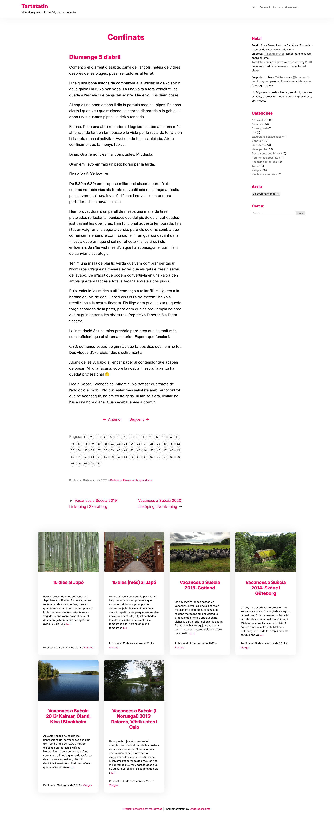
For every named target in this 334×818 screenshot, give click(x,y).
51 (79, 456)
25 (132, 443)
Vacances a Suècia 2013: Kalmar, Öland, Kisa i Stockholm (68, 716)
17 (79, 443)
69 (85, 463)
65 (171, 456)
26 (138, 443)
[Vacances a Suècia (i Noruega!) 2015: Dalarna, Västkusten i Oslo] (134, 680)
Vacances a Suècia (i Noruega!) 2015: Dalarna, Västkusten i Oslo (134, 719)
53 (92, 456)
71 (99, 463)
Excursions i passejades (266, 136)
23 (118, 443)
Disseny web (260, 128)
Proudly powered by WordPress (143, 809)
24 (125, 443)
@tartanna (299, 77)
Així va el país (260, 120)
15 (177, 436)
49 (178, 450)
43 (138, 450)
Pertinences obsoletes (266, 157)
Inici (254, 7)
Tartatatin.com (260, 62)
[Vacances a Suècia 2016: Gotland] (200, 552)
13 (163, 436)
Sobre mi (265, 7)
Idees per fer (260, 149)
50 (72, 456)
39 (112, 450)
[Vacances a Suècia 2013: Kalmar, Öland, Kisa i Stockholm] (68, 680)
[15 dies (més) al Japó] (134, 552)
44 (145, 450)
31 (171, 443)
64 (165, 456)
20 (99, 443)
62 (151, 456)
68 (79, 463)
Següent (136, 419)
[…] (68, 624)
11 (150, 436)
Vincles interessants (264, 174)
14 (170, 436)
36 (92, 450)
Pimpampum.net (274, 53)
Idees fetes (259, 145)
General (256, 141)
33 (72, 450)
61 (145, 456)
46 (158, 450)
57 (118, 456)
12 (157, 436)
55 (105, 456)
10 (144, 436)
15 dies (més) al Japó (134, 582)
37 (99, 450)
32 (178, 443)
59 (132, 456)
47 (165, 450)
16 (72, 443)
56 (112, 456)
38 (105, 450)
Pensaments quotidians (137, 480)
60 (138, 456)
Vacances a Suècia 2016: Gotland (200, 585)
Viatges (88, 647)
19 (92, 443)
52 (85, 456)
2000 (308, 62)
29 (158, 443)
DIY (254, 132)
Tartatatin (34, 6)
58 (125, 456)
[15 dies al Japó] (68, 552)
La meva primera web (285, 7)
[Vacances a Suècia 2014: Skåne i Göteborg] (265, 552)
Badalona (116, 480)
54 (99, 456)
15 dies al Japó (68, 582)
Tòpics (256, 166)
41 (125, 450)
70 (92, 463)
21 (105, 443)
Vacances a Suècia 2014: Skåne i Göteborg (265, 588)
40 (118, 450)
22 (112, 443)
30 (165, 443)
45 (151, 450)
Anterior (115, 419)
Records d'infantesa (264, 161)
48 (171, 450)
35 (85, 450)
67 (72, 463)
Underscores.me (200, 809)
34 (79, 450)
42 (132, 450)
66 (178, 456)
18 (86, 443)
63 (158, 456)
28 (151, 443)
